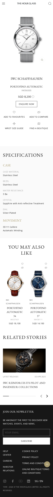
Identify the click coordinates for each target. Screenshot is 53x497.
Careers (7, 460)
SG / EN (39, 481)
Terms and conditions (35, 463)
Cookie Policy (30, 451)
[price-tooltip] (33, 96)
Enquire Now (26, 104)
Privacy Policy (30, 457)
